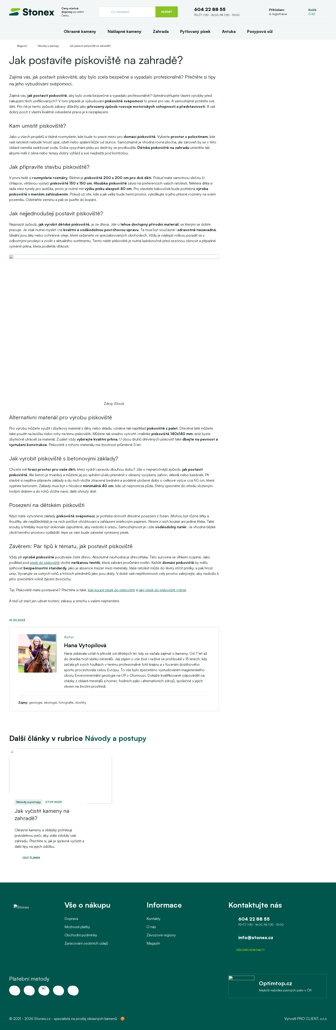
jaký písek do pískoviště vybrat (162, 590)
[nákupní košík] (313, 11)
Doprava (71, 918)
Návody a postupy (48, 46)
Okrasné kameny (80, 31)
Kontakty (153, 918)
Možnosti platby (77, 926)
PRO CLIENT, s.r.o (312, 1018)
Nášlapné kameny (124, 31)
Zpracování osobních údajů (86, 943)
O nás (151, 926)
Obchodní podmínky (80, 935)
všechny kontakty (250, 950)
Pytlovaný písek (195, 31)
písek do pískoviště (45, 562)
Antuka (229, 31)
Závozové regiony (161, 935)
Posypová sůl (259, 31)
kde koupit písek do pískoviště (111, 590)
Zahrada (161, 31)
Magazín (22, 46)
